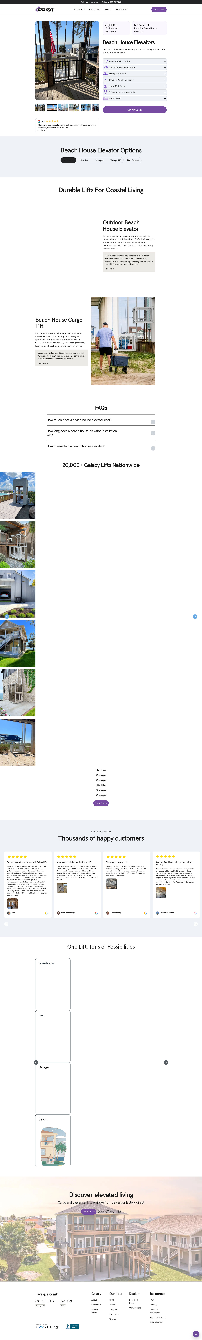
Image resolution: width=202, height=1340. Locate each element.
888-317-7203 (109, 1211)
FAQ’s (152, 1299)
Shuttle (69, 160)
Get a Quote (159, 9)
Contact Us (96, 1304)
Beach (43, 1119)
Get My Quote (134, 109)
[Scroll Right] (196, 924)
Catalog (153, 1304)
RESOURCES (122, 9)
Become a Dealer (133, 1301)
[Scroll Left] (6, 924)
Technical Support (157, 1317)
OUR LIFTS (79, 9)
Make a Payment (157, 1322)
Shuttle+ (84, 160)
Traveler (135, 160)
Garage (44, 1067)
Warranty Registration (155, 1311)
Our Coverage (135, 1307)
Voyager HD (115, 160)
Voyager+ (100, 160)
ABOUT (108, 9)
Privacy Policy (94, 1311)
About (94, 1299)
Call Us (196, 1334)
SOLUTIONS (94, 9)
